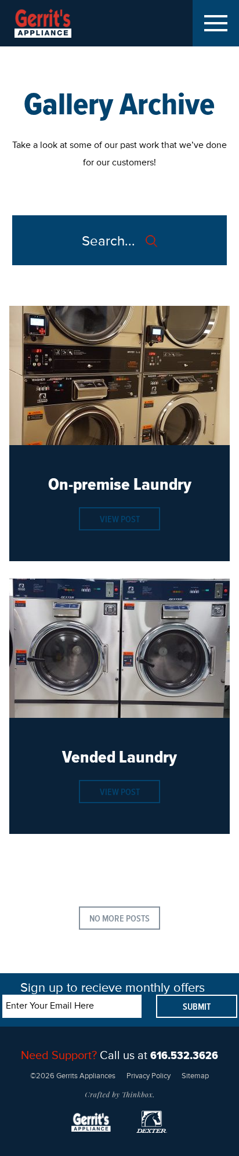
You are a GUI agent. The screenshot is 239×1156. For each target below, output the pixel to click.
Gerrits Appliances (53, 23)
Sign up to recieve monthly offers (112, 988)
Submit (197, 1007)
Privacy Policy (148, 1076)
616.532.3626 (184, 1055)
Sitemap (195, 1076)
